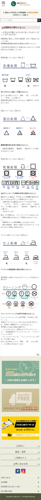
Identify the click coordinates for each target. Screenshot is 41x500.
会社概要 (4, 482)
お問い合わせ (5, 478)
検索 (39, 20)
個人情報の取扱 (6, 491)
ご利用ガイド (20, 458)
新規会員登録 (33, 12)
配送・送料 (20, 452)
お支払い (20, 446)
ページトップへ (38, 355)
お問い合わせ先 (20, 464)
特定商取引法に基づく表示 (10, 487)
